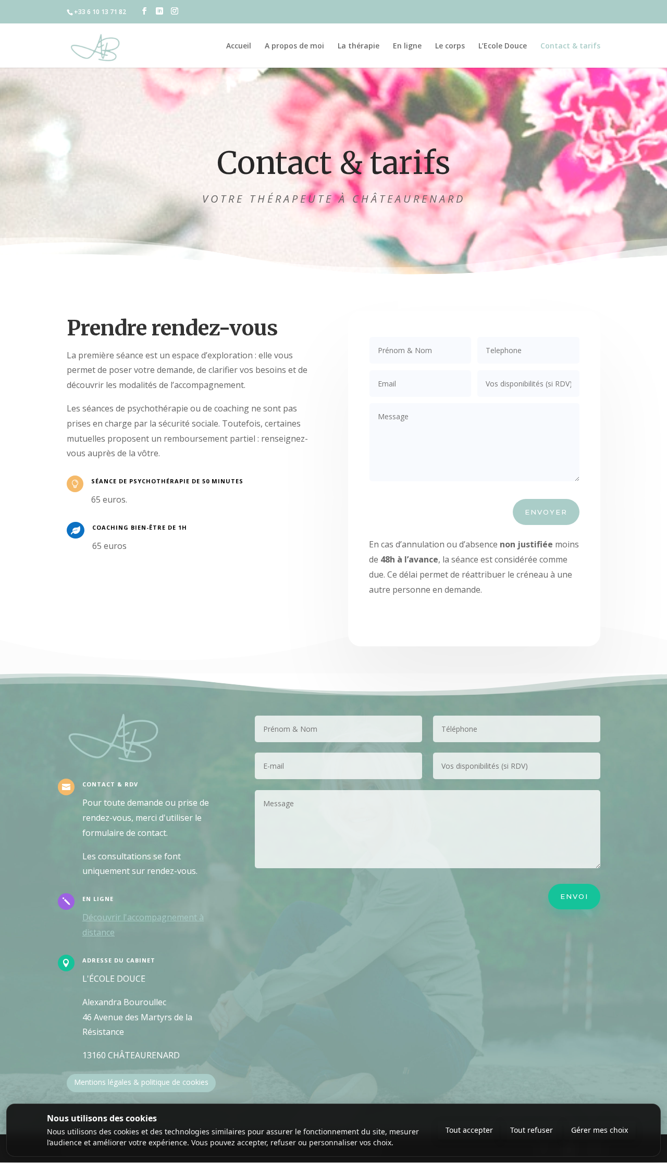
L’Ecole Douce (502, 46)
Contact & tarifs (570, 46)
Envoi (574, 896)
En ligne (407, 46)
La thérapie (358, 46)
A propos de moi (294, 46)
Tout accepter (469, 1130)
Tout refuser (531, 1130)
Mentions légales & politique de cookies (141, 1082)
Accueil (238, 46)
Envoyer (546, 512)
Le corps (450, 46)
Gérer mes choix (599, 1130)
